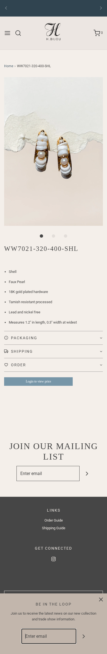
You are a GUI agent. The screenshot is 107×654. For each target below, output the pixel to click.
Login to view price (38, 381)
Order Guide (53, 520)
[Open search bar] (20, 33)
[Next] (101, 8)
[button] (53, 151)
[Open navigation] (7, 33)
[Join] (87, 473)
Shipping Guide (53, 528)
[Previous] (6, 8)
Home (8, 66)
